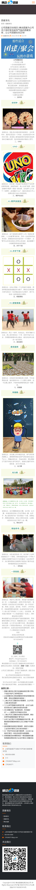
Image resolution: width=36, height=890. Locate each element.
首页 (2, 24)
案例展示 (6, 816)
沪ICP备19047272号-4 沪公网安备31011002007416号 (22, 886)
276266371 (9, 764)
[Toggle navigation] (33, 2)
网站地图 (6, 822)
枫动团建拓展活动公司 (23, 883)
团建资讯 (5, 20)
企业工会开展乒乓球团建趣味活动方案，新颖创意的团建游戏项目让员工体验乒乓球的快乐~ (18, 721)
